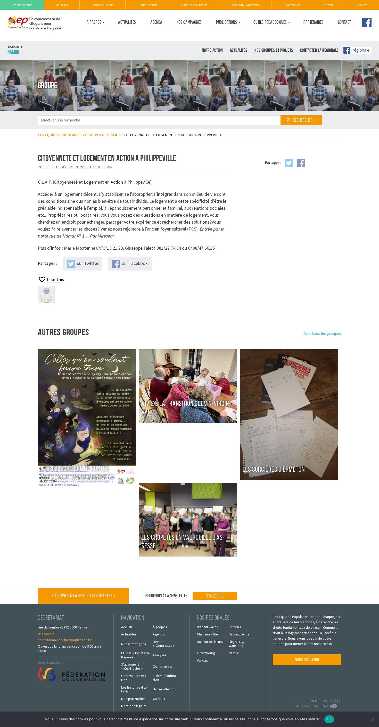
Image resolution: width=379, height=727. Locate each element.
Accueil (126, 627)
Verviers (362, 5)
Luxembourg (291, 5)
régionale (360, 50)
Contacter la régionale (319, 50)
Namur (328, 5)
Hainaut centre (147, 5)
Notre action (212, 50)
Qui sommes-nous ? (102, 32)
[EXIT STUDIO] (335, 701)
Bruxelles (62, 5)
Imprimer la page (46, 298)
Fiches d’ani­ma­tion (165, 678)
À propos (94, 22)
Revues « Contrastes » (234, 32)
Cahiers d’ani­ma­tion (134, 678)
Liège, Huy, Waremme (245, 5)
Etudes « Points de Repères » (135, 655)
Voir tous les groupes (322, 333)
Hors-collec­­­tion (165, 689)
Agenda (156, 22)
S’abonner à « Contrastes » (83, 595)
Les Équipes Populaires (59, 135)
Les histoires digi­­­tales (134, 689)
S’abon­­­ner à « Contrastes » (132, 667)
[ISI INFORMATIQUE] (335, 706)
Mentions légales (134, 706)
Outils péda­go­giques (270, 22)
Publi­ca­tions (226, 22)
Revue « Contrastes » (164, 644)
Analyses (159, 655)
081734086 (46, 633)
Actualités (239, 50)
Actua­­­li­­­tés (127, 22)
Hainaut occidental (194, 5)
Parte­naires (313, 22)
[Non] (372, 719)
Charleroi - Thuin (103, 5)
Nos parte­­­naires (133, 699)
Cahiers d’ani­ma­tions (270, 32)
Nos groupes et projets (273, 50)
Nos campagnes (189, 22)
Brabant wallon (22, 5)
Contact (344, 22)
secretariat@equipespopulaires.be (65, 640)
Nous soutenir (307, 659)
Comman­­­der (162, 667)
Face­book (367, 22)
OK (329, 719)
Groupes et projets (104, 135)
